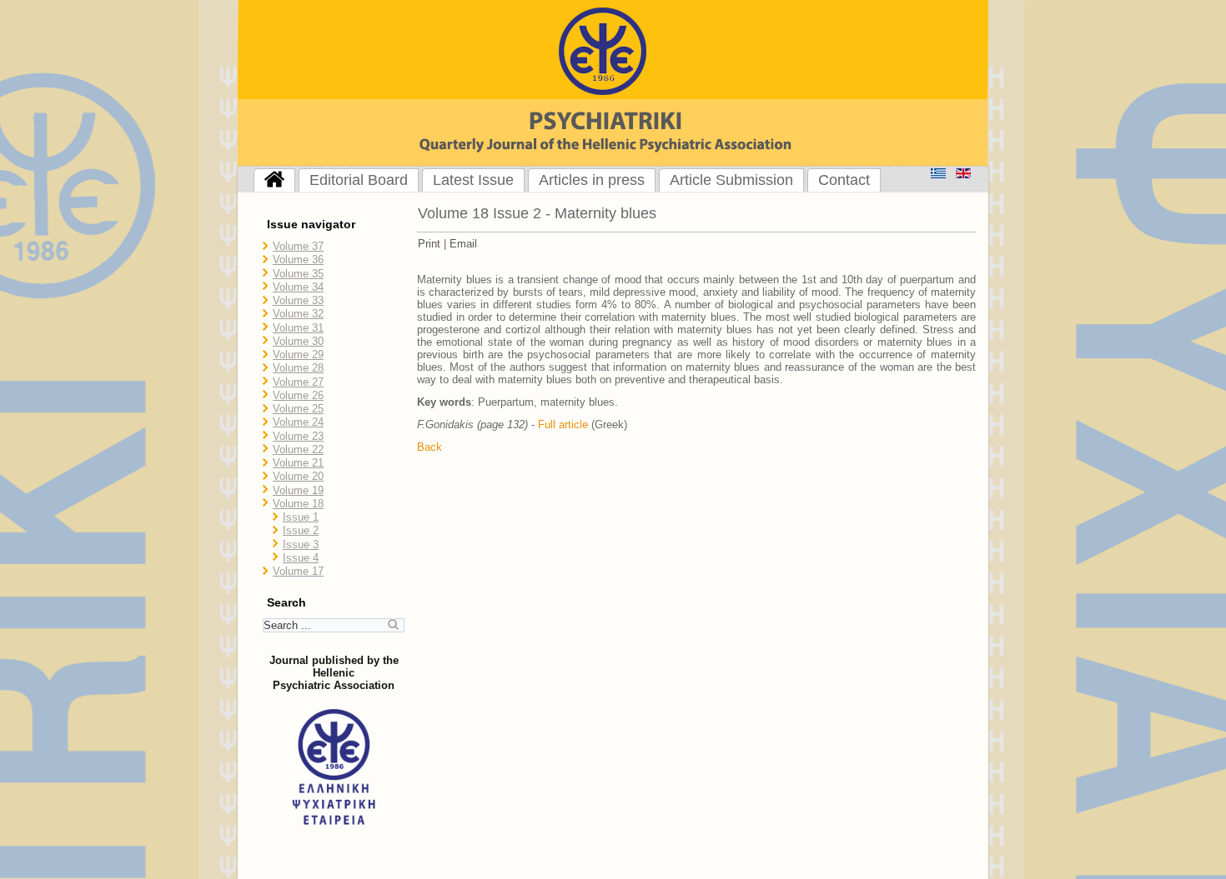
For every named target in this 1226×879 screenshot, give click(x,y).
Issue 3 (301, 544)
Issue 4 (301, 558)
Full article (563, 424)
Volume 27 (298, 382)
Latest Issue (473, 180)
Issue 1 (301, 517)
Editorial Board (358, 180)
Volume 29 (298, 354)
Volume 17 (298, 571)
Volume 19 (298, 490)
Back (429, 447)
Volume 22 (298, 449)
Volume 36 (298, 259)
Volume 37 (298, 246)
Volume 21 (298, 463)
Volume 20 (298, 476)
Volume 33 (298, 300)
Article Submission (731, 180)
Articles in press (592, 180)
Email (463, 243)
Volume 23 (298, 436)
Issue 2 (301, 530)
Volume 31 (298, 328)
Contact (844, 180)
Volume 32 (298, 313)
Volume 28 (298, 368)
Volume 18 (298, 503)
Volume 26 (298, 395)
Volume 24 (298, 422)
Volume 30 (298, 341)
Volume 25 (298, 408)
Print (429, 243)
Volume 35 (298, 273)
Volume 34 (298, 287)
